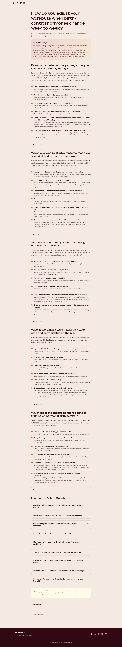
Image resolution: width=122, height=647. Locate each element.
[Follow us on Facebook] (99, 634)
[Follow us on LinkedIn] (102, 634)
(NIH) (44, 137)
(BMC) (60, 126)
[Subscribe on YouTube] (106, 634)
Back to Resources (38, 614)
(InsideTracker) (61, 469)
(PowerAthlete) (54, 482)
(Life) (35, 314)
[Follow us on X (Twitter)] (95, 634)
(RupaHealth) (44, 216)
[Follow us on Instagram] (91, 634)
